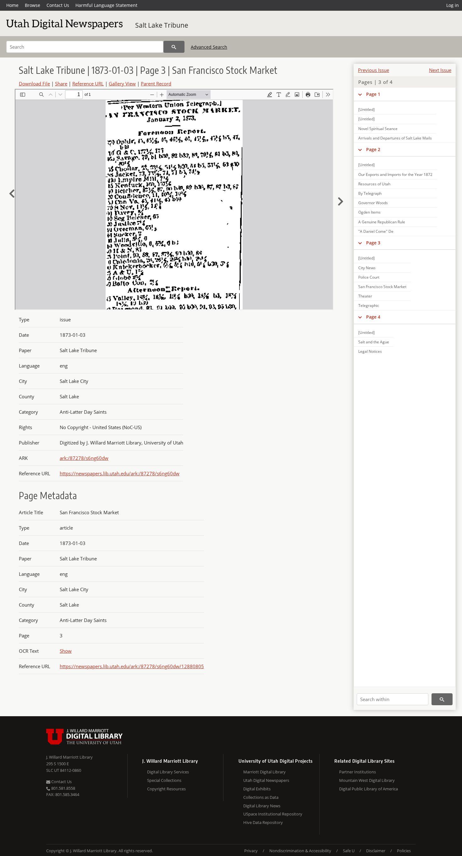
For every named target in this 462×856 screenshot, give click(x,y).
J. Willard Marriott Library (69, 757)
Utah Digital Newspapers (266, 780)
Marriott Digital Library (264, 772)
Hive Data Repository (263, 822)
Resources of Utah (374, 184)
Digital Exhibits (257, 789)
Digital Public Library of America (368, 789)
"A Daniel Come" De (375, 231)
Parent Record (156, 83)
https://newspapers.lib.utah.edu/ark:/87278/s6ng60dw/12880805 (132, 666)
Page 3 (373, 243)
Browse (32, 5)
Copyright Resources (166, 789)
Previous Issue (373, 70)
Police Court (368, 277)
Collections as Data (260, 797)
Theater (365, 296)
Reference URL (88, 83)
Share (61, 83)
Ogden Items (369, 212)
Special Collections (164, 780)
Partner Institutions (357, 772)
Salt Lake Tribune (161, 25)
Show (66, 651)
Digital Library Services (168, 772)
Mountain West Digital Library (367, 780)
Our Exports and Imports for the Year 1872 (395, 174)
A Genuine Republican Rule (381, 222)
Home (12, 5)
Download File (34, 83)
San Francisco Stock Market (382, 286)
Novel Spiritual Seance (378, 128)
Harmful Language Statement (106, 5)
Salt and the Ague (373, 342)
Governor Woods (373, 202)
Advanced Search (209, 47)
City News (367, 267)
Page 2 (373, 149)
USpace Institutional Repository (272, 814)
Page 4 (373, 317)
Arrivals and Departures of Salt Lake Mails (395, 138)
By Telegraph (370, 193)
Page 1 (373, 94)
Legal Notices (370, 351)
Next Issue (440, 70)
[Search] (173, 47)
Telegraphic (368, 305)
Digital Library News (261, 806)
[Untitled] (366, 109)
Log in (452, 5)
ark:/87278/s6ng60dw (84, 458)
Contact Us (58, 5)
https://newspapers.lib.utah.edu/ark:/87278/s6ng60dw (119, 473)
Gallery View (122, 83)
